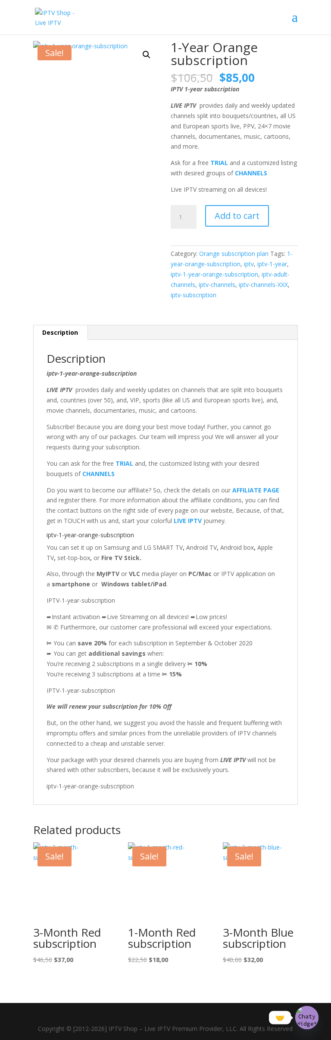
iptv (249, 264)
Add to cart (237, 215)
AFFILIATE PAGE (255, 490)
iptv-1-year (272, 264)
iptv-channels (217, 284)
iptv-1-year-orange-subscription (214, 274)
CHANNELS (251, 173)
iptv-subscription (193, 295)
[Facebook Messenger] (188, 1015)
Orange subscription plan (234, 253)
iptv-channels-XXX (263, 284)
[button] (146, 54)
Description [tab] (60, 332)
